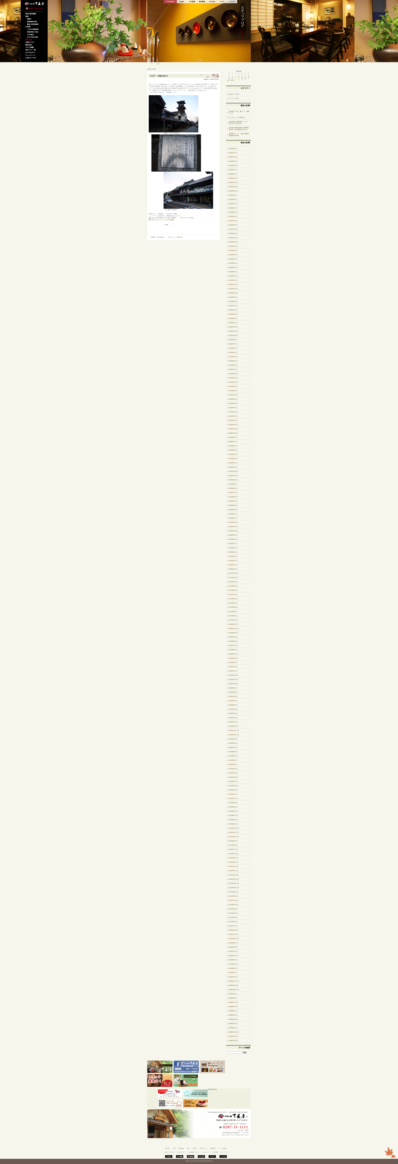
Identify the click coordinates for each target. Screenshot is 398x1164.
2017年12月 (232, 573)
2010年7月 (232, 951)
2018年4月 (232, 556)
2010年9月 (232, 943)
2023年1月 (232, 322)
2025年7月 (232, 204)
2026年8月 (232, 148)
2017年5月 (232, 603)
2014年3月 (232, 764)
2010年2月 (232, 972)
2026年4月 (232, 165)
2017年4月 (232, 607)
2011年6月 (232, 904)
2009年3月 (232, 1019)
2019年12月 (232, 471)
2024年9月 (232, 246)
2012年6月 (232, 853)
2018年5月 (232, 552)
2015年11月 (232, 679)
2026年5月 (232, 161)
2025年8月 (232, 199)
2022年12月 (232, 327)
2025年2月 (232, 225)
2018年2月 (232, 565)
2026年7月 (232, 153)
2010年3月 (232, 968)
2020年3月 (232, 458)
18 (235, 78)
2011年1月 (232, 926)
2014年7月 (232, 747)
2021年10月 (232, 382)
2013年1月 (232, 824)
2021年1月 (232, 420)
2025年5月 (232, 212)
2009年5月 (232, 1011)
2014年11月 (232, 730)
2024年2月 (232, 276)
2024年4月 (232, 267)
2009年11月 (232, 985)
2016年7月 (232, 645)
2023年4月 (232, 318)
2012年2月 (232, 870)
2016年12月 (232, 624)
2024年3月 (232, 271)
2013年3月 (232, 815)
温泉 (188, 1148)
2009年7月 (232, 1002)
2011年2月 (232, 921)
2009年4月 (232, 1015)
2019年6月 (232, 497)
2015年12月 (232, 675)
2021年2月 (232, 416)
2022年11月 (232, 331)
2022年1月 (232, 369)
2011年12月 (232, 879)
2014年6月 (232, 751)
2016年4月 (232, 658)
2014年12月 (232, 726)
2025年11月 (232, 187)
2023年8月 (232, 301)
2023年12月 (232, 284)
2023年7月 (232, 305)
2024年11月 (232, 237)
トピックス (232, 98)
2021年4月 (232, 407)
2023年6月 (232, 310)
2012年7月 (232, 849)
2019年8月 (232, 488)
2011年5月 (232, 909)
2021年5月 (232, 403)
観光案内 (212, 1148)
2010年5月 (232, 960)
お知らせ (180, 237)
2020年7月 (232, 441)
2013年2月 (232, 819)
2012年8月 (232, 845)
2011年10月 (232, 887)
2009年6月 (232, 1006)
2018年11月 (232, 526)
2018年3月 (232, 560)
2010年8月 (232, 947)
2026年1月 (232, 178)
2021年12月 (232, 373)
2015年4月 (232, 709)
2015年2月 (232, 717)
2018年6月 (232, 548)
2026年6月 (232, 157)
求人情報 (215, 1152)
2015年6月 (232, 701)
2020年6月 (232, 446)
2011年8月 (232, 896)
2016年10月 (232, 633)
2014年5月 (232, 756)
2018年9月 (232, 535)
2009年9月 (232, 994)
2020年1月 (232, 467)
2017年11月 (232, 577)
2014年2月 (232, 768)
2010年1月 (232, 977)
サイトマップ (224, 1152)
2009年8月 (232, 998)
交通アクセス (203, 1148)
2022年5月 (232, 352)
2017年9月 (232, 586)
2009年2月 (232, 1023)
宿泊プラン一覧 (169, 1152)
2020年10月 (232, 433)
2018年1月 (232, 569)
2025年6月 (232, 208)
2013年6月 (232, 802)
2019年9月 (232, 484)
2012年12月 (232, 828)
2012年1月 (232, 875)
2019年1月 (232, 518)
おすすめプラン (181, 1152)
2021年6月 (232, 399)
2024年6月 (232, 259)
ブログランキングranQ (186, 218)
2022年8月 (232, 339)
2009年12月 (232, 981)
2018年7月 (232, 543)
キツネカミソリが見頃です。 (238, 117)
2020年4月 (232, 454)
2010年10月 (232, 938)
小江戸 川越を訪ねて (159, 76)
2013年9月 (232, 790)
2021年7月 (232, 395)
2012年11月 (232, 832)
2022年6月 (232, 348)
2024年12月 (232, 233)
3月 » (232, 80)
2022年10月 (232, 335)
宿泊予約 (167, 1148)
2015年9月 (232, 688)
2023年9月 (232, 297)
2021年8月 (232, 390)
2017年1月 (232, 620)
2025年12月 (232, 182)
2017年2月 (232, 616)
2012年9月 (232, 841)
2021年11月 (232, 378)
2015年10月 (232, 684)
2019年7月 (232, 492)
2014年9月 (232, 739)
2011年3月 (232, 917)
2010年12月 (232, 930)
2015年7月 (232, 696)
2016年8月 (232, 641)
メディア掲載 (222, 1148)
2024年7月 (232, 254)
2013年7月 (232, 798)
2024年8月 (232, 250)
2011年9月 (232, 892)
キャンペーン (205, 1152)
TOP (151, 63)
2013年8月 (232, 794)
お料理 (194, 1148)
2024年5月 (232, 263)
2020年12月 (232, 424)
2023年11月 (232, 288)
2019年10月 (232, 480)
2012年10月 (232, 836)
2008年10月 (232, 1040)
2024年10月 (232, 242)
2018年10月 (232, 531)
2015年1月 (232, 722)
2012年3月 (232, 866)
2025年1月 (232, 229)
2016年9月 (232, 637)
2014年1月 (232, 773)
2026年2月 (232, 174)
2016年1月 (232, 671)
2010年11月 (232, 934)
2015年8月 (232, 692)
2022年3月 (232, 361)
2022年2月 (232, 365)
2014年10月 (232, 734)
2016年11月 (232, 628)
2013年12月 (232, 777)
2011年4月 (232, 913)
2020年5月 (232, 450)
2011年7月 (232, 900)
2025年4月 (232, 216)
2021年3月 (232, 412)
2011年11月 (232, 883)
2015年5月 (232, 705)
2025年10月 (232, 191)
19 (238, 78)
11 (235, 76)
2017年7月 (232, 594)
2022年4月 (232, 356)
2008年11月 (232, 1036)
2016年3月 (232, 662)
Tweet (166, 224)
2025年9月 (232, 195)
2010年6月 (232, 955)
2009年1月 (232, 1028)
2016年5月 (232, 654)
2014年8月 (232, 743)
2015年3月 (232, 713)
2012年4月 (232, 862)
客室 (174, 1148)
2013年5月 (232, 807)
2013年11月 (232, 781)
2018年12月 (232, 522)
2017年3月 (232, 611)
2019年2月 (232, 514)
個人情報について (194, 1152)
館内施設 (181, 1148)
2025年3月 (232, 221)
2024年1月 (232, 280)
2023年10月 (232, 293)
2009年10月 (232, 989)
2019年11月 (232, 475)
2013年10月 (232, 785)
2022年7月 (232, 344)
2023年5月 (232, 314)
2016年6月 (232, 650)
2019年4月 (232, 505)
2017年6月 (232, 599)
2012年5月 (232, 858)
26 (238, 79)
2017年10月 (232, 582)
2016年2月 (232, 667)
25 (235, 79)
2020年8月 (232, 437)
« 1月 (228, 80)
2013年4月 (232, 811)
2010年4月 (232, 964)
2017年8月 (232, 590)
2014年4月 (232, 760)
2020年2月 (232, 463)
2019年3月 (232, 509)
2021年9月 (232, 386)
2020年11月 (232, 429)
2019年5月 (232, 501)
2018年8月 (232, 539)
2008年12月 (232, 1032)
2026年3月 (232, 170)
